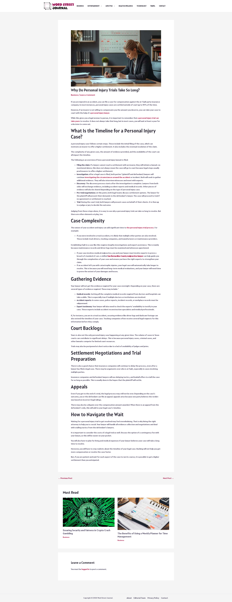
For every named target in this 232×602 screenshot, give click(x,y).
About (129, 598)
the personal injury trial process (140, 227)
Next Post (168, 478)
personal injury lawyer (100, 113)
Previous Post (65, 478)
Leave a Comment (87, 95)
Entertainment (94, 6)
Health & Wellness (126, 6)
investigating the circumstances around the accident (107, 177)
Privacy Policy (153, 598)
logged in (85, 569)
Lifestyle (109, 6)
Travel (152, 6)
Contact (162, 6)
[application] (101, 6)
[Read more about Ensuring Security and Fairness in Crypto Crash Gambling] (89, 512)
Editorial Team (140, 598)
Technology (141, 6)
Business (80, 6)
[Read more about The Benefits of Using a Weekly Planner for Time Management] (143, 513)
